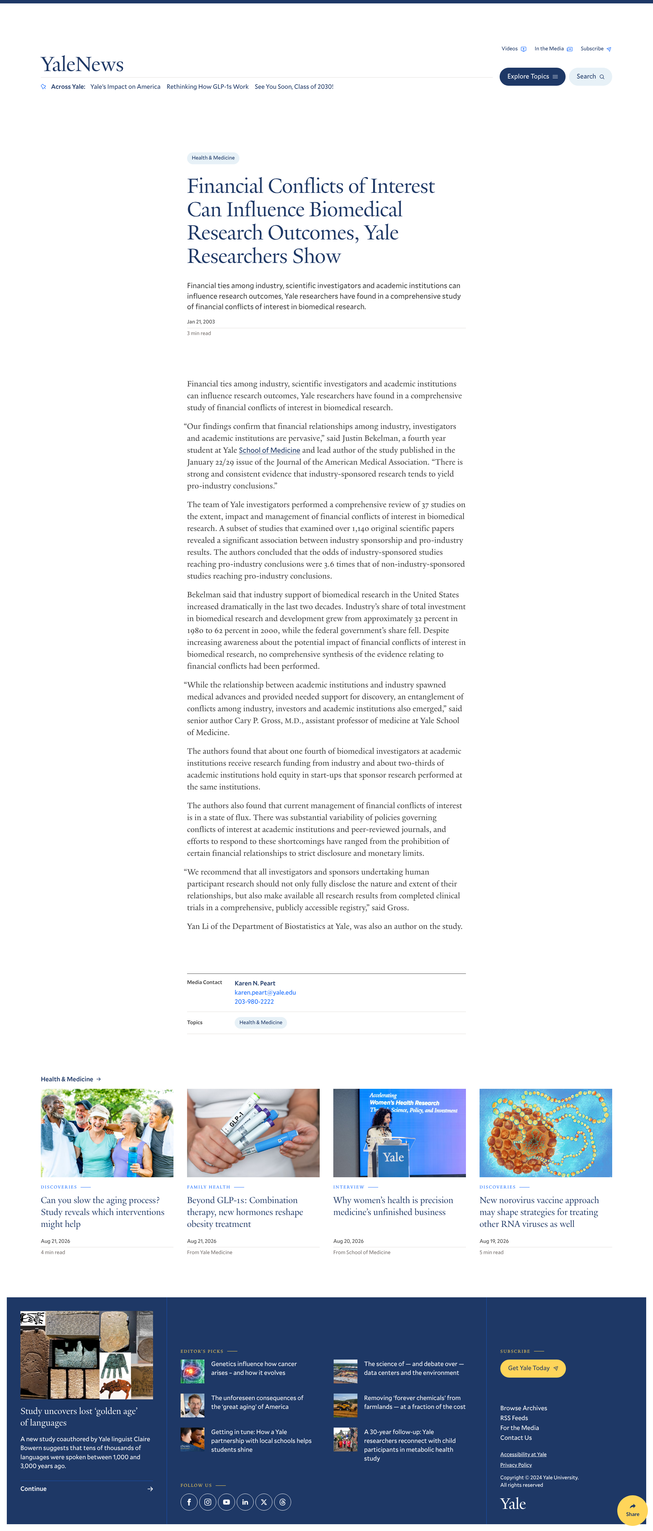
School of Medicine (269, 450)
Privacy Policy (516, 1465)
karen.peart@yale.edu (265, 992)
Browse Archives (523, 1408)
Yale (513, 1505)
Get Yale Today (529, 1368)
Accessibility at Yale (523, 1454)
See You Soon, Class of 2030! (294, 86)
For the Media (519, 1428)
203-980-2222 (254, 1001)
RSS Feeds (514, 1418)
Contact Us (516, 1437)
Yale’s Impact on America (125, 86)
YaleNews (82, 66)
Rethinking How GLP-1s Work (208, 86)
